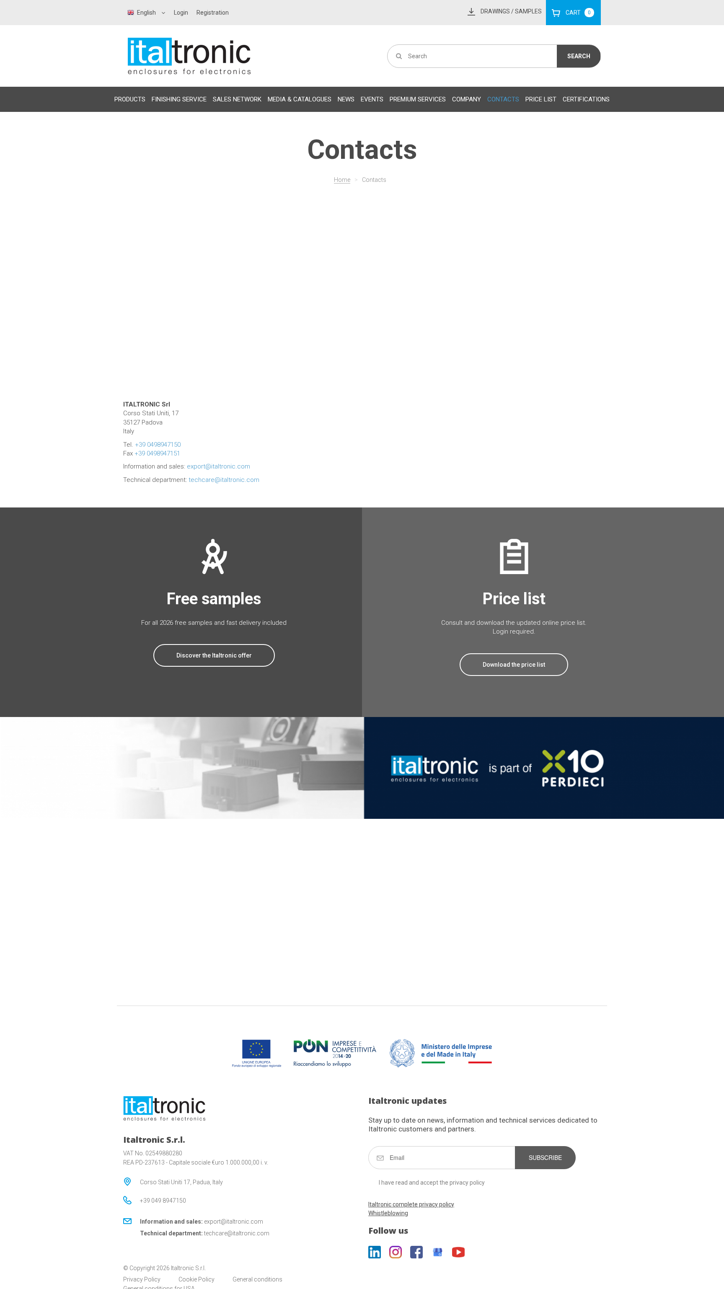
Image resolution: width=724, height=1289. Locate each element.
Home (342, 179)
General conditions (257, 1279)
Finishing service (179, 99)
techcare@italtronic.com (224, 480)
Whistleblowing (388, 1213)
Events (372, 99)
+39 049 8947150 (163, 1200)
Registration (213, 12)
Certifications (586, 99)
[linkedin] (374, 1252)
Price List (540, 99)
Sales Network (237, 99)
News (346, 99)
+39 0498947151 (157, 453)
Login (181, 12)
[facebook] (416, 1252)
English (146, 12)
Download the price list (514, 664)
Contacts (503, 99)
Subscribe (545, 1157)
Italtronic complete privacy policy (411, 1204)
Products (129, 99)
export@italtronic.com (218, 466)
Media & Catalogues (299, 99)
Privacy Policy (141, 1279)
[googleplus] (437, 1252)
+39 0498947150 (158, 444)
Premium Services (418, 99)
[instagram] (395, 1252)
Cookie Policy (196, 1279)
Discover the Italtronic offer (214, 655)
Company (466, 99)
